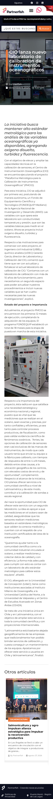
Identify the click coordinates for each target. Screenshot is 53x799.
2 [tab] (19, 768)
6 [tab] (37, 768)
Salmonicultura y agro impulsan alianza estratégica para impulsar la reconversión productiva (25, 732)
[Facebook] (31, 2)
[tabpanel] (26, 719)
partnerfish (18, 755)
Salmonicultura (19, 719)
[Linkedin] (42, 2)
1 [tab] (15, 768)
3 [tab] (24, 768)
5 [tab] (33, 768)
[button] (31, 10)
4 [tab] (28, 768)
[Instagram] (37, 2)
